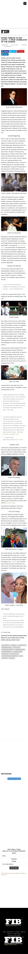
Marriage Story (10, 503)
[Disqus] (14, 681)
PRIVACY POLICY (17, 933)
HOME (4, 931)
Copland (4, 658)
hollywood (5, 645)
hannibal (13, 645)
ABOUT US (23, 931)
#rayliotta (5, 653)
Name (14, 853)
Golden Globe (17, 651)
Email (14, 861)
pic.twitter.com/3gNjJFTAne (11, 434)
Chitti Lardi (5, 45)
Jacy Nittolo (14, 653)
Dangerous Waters (7, 649)
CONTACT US (10, 933)
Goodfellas (22, 645)
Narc (20, 656)
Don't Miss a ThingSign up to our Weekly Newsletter (14, 850)
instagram (14, 561)
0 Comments (7, 46)
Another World (6, 651)
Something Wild (19, 649)
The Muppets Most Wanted (9, 656)
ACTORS (24, 45)
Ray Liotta (17, 647)
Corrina (11, 658)
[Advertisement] (14, 14)
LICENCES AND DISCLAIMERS (14, 935)
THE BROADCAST (10, 931)
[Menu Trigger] (24, 3)
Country (14, 859)
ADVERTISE (17, 931)
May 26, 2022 (19, 439)
